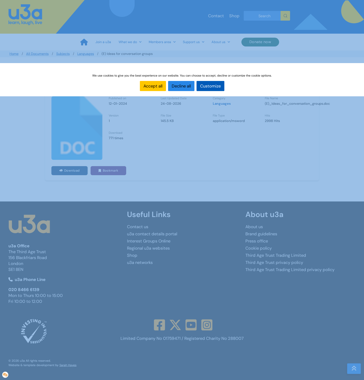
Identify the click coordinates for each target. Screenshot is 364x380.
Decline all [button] (181, 86)
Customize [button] (210, 86)
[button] (5, 375)
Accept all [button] (152, 86)
